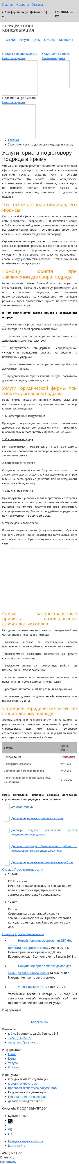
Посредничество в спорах (27, 1097)
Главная (8, 5)
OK (10, 1134)
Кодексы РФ (39, 1022)
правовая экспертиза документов (32, 1088)
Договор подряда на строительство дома (37, 818)
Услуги (24, 40)
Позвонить (8, 1162)
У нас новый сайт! (31, 987)
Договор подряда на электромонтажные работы (42, 862)
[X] (10, 1121)
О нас (12, 1054)
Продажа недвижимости (19, 54)
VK (10, 1129)
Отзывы (37, 5)
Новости (22, 5)
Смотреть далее (13, 58)
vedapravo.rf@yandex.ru (23, 1042)
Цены (36, 40)
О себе (11, 40)
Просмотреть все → (28, 870)
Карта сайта (16, 1146)
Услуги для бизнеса (56, 54)
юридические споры (22, 1083)
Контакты (66, 40)
